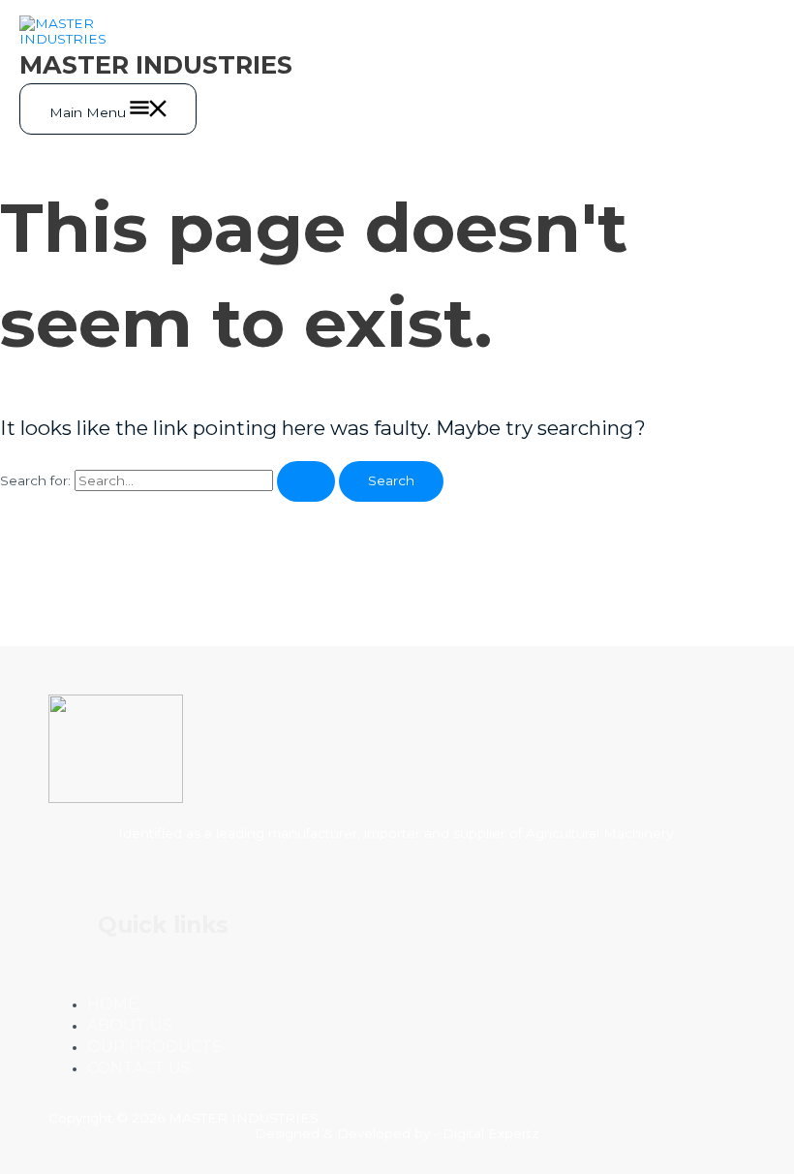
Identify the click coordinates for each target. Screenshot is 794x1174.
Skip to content (51, 7)
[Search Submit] (306, 481)
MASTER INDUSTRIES (155, 64)
